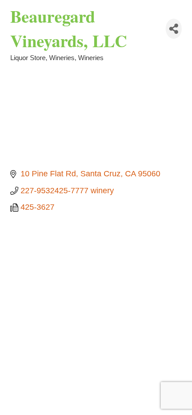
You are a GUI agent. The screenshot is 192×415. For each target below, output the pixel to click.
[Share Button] (174, 29)
